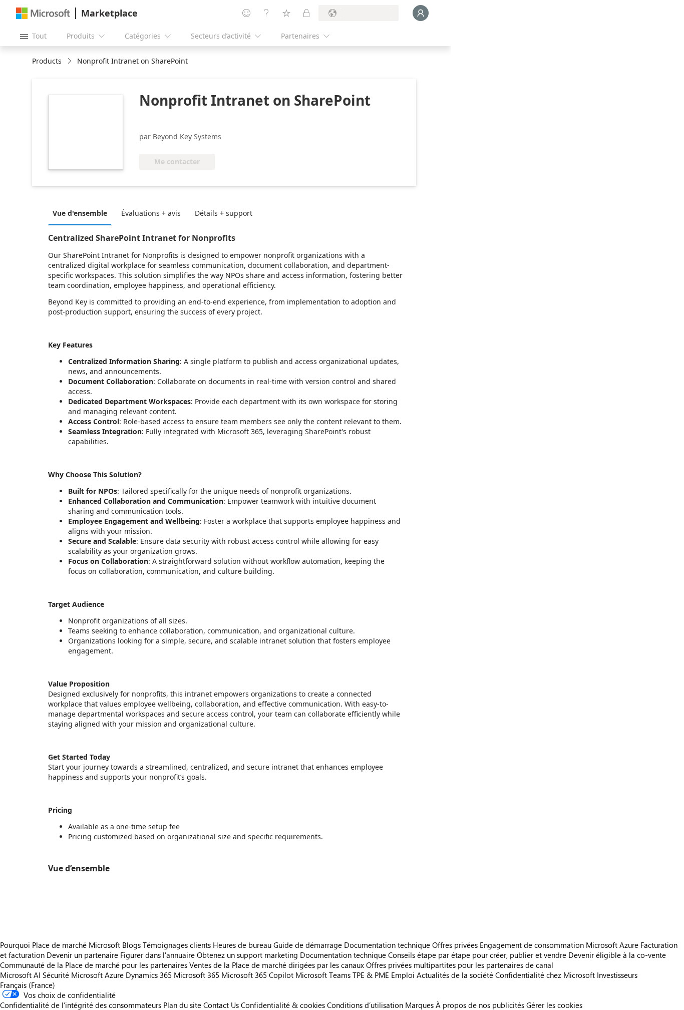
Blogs (131, 945)
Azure (114, 975)
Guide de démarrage (307, 945)
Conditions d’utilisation (365, 1005)
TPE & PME (371, 975)
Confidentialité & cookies (283, 1005)
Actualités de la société (455, 975)
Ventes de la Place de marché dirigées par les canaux (276, 965)
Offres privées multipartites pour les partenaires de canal (459, 965)
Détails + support (223, 213)
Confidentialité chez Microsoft (545, 975)
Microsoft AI (20, 975)
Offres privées (455, 945)
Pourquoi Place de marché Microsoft (60, 945)
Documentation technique (387, 945)
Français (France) (27, 985)
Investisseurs (617, 975)
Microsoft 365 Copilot (257, 975)
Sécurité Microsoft (73, 975)
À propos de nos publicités (480, 1005)
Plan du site (182, 1005)
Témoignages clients (177, 945)
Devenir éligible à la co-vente (617, 955)
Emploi (403, 975)
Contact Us (221, 1005)
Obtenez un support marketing (247, 955)
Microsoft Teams (323, 975)
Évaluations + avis (151, 213)
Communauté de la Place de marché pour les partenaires (93, 965)
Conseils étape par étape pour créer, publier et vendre (477, 955)
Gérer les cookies (554, 1005)
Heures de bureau (242, 945)
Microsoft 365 (196, 975)
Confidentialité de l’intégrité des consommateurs (80, 1005)
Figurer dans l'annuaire (157, 955)
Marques (419, 1005)
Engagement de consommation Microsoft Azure (560, 945)
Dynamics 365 (149, 975)
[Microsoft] (43, 13)
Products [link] (47, 61)
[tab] (82, 213)
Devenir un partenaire (82, 955)
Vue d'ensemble (80, 213)
